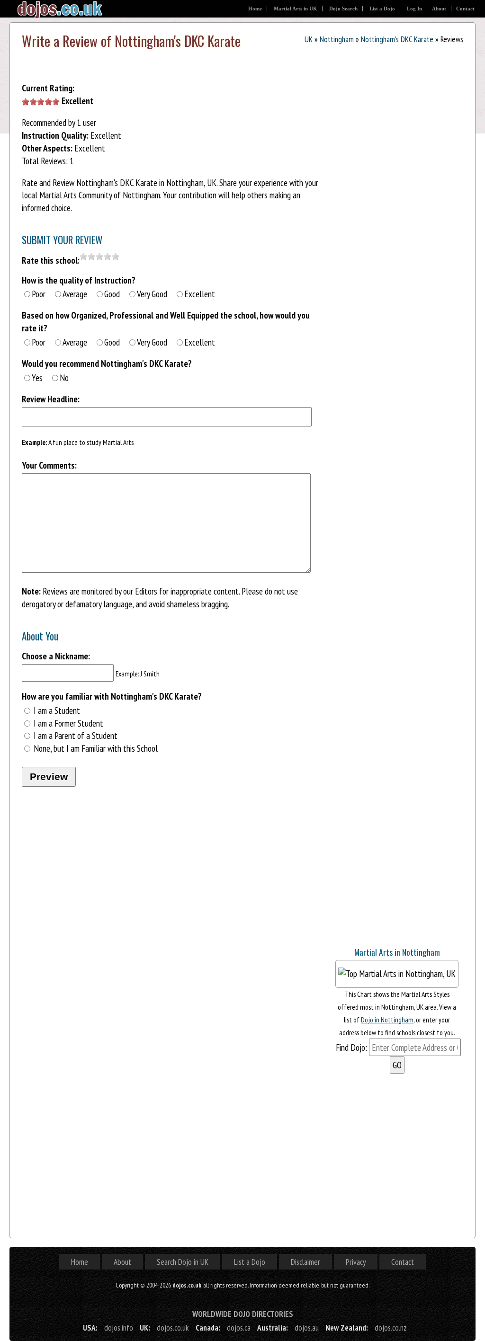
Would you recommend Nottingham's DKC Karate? (107, 363)
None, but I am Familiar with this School (96, 748)
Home (255, 8)
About (439, 8)
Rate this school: (51, 260)
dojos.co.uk (173, 1327)
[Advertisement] (402, 879)
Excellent (199, 294)
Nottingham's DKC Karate (397, 39)
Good (112, 294)
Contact (465, 8)
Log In (414, 8)
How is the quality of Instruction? (78, 280)
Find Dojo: (351, 1047)
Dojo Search (343, 8)
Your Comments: (49, 465)
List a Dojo (382, 8)
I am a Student (57, 710)
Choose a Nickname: (56, 656)
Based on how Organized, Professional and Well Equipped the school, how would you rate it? (166, 321)
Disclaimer (305, 1261)
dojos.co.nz (391, 1327)
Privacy (356, 1261)
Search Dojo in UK (182, 1261)
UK (309, 39)
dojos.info (118, 1327)
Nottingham (337, 39)
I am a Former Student (68, 723)
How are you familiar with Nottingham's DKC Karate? (112, 696)
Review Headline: (51, 399)
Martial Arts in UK (295, 8)
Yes (37, 377)
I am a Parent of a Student (75, 735)
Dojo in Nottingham (387, 1019)
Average (75, 294)
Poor (38, 294)
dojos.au (307, 1327)
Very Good (152, 294)
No (64, 377)
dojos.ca (239, 1327)
